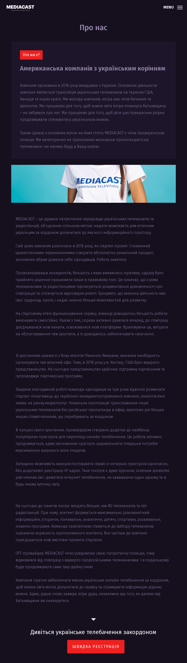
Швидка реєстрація (95, 646)
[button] (173, 6)
